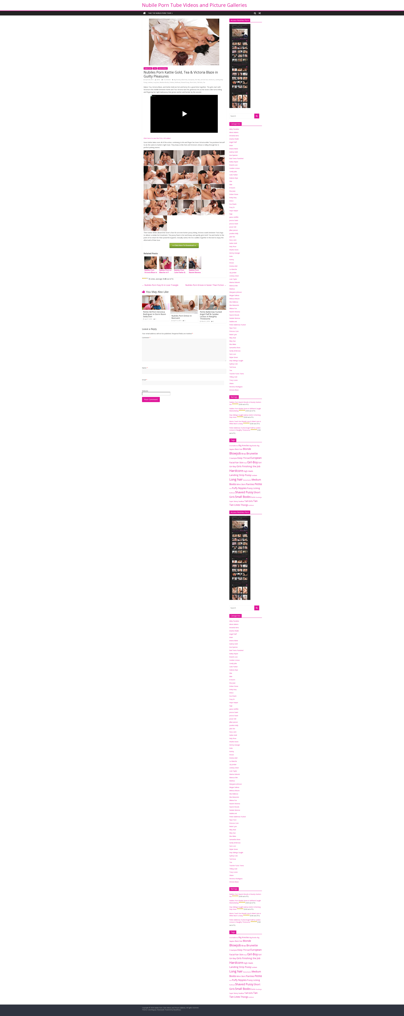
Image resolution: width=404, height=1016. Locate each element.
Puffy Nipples (239, 488)
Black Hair (184, 80)
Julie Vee (232, 237)
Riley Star (232, 341)
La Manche (233, 269)
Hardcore (211, 80)
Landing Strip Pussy (240, 475)
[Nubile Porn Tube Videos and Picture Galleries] (144, 13)
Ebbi (230, 185)
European (191, 80)
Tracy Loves (233, 380)
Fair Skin (197, 80)
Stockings (259, 497)
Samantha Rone (234, 348)
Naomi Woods (234, 315)
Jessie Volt (232, 227)
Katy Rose (232, 246)
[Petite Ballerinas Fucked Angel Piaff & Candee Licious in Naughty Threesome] (212, 297)
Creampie (233, 458)
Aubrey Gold (233, 152)
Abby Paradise (234, 129)
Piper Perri (232, 328)
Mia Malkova (233, 302)
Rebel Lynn (233, 335)
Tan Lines (234, 505)
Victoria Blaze (163, 68)
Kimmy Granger (234, 253)
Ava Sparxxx (233, 155)
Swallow (241, 501)
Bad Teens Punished (236, 158)
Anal (230, 445)
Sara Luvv (232, 354)
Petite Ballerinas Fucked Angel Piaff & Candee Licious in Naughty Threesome (211, 315)
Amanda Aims (234, 136)
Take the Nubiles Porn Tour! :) (160, 13)
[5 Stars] (147, 278)
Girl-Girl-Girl (204, 80)
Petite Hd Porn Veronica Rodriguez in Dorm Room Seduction (154, 314)
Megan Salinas (234, 295)
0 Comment (167, 80)
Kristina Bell (233, 266)
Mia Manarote (234, 305)
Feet (245, 463)
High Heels (248, 471)
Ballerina (235, 446)
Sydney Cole (233, 364)
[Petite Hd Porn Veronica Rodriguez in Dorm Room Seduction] (155, 297)
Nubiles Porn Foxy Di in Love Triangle (160, 285)
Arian (231, 145)
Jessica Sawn (233, 220)
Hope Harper (233, 211)
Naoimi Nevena (234, 312)
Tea (155, 68)
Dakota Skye (233, 178)
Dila (230, 181)
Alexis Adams (233, 132)
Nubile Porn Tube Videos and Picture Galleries (194, 5)
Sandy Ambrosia (234, 351)
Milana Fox (233, 308)
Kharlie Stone (233, 250)
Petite (258, 484)
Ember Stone (233, 194)
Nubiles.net (233, 321)
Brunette (252, 453)
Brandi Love (233, 165)
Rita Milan (232, 344)
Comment (146, 337)
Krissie (231, 263)
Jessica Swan (233, 224)
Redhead (177, 82)
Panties (172, 82)
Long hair (156, 82)
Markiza (232, 289)
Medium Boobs (164, 82)
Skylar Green (233, 357)
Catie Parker (233, 175)
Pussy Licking (253, 488)
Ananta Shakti (234, 139)
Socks (253, 497)
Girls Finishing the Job (248, 466)
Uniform (251, 505)
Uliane (231, 383)
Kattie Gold (148, 68)
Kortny (231, 260)
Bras (243, 453)
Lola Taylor (233, 279)
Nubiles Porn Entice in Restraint (181, 316)
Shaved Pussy (185, 82)
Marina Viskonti (234, 282)
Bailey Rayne (233, 162)
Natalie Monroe (234, 318)
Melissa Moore (234, 299)
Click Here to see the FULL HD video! (157, 138)
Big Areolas (177, 80)
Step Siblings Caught (236, 361)
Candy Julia (233, 171)
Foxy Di (232, 207)
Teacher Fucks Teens (236, 374)
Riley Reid (232, 338)
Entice (231, 201)
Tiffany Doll (233, 377)
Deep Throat (243, 457)
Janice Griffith (233, 217)
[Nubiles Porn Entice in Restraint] (184, 297)
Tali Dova (232, 367)
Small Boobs (243, 497)
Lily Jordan (232, 273)
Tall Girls (199, 82)
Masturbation (247, 480)
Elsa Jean (232, 191)
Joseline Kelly (233, 233)
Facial (232, 462)
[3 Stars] (145, 278)
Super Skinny (233, 501)
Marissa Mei (233, 286)
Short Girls (193, 82)
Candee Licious (234, 168)
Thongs (244, 504)
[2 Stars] (144, 278)
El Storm (232, 188)
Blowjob (235, 453)
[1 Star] (142, 278)
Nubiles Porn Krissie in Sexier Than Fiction (205, 285)
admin (158, 80)
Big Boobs (253, 446)
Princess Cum (234, 331)
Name (145, 368)
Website (145, 391)
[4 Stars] (146, 278)
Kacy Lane (232, 240)
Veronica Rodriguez (236, 387)
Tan (204, 82)
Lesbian (150, 82)
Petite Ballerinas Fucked (237, 325)
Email (144, 380)
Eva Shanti (232, 204)
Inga (230, 214)
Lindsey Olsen (234, 276)
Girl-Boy (252, 462)
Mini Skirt (241, 484)
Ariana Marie (233, 149)
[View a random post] (259, 13)
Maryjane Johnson (235, 292)
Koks (231, 256)
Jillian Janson (233, 230)
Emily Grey (233, 198)
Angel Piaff (233, 142)
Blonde (247, 449)
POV (230, 488)
